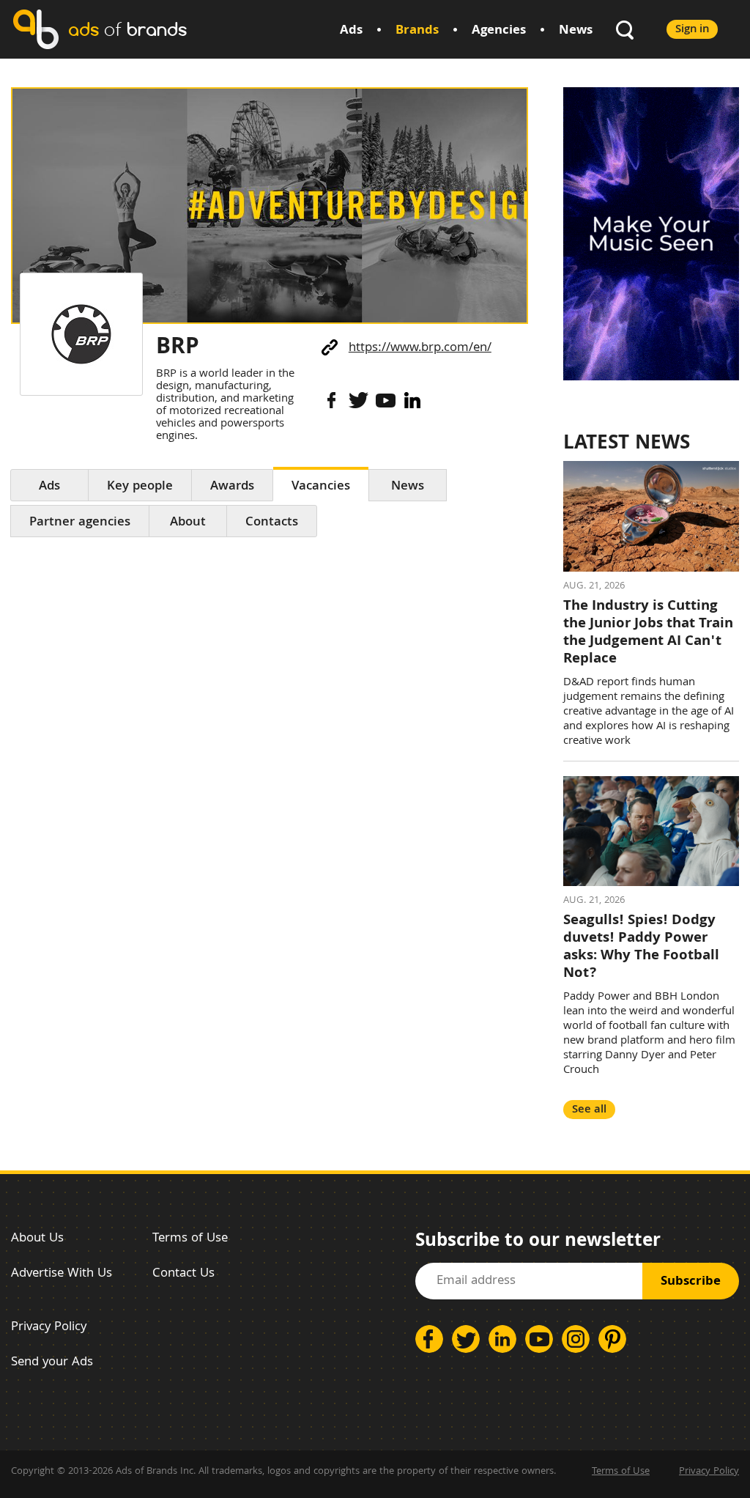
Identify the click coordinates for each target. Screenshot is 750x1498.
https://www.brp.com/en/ (420, 348)
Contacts (271, 523)
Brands (417, 31)
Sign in (692, 30)
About (188, 523)
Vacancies (321, 487)
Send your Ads (52, 1362)
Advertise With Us (61, 1274)
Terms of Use (190, 1239)
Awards (232, 487)
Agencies (499, 31)
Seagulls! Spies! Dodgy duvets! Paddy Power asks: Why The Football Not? (641, 948)
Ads (351, 31)
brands (127, 29)
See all (589, 1110)
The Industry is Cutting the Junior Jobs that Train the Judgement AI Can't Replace (648, 633)
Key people (140, 487)
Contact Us (183, 1274)
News (576, 31)
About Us (37, 1239)
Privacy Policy (48, 1327)
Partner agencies (79, 523)
